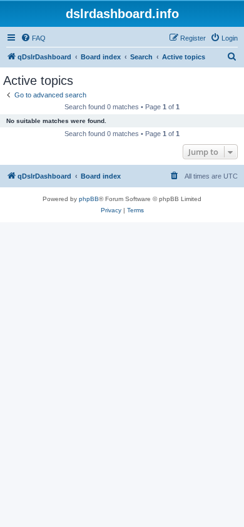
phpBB (89, 198)
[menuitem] (33, 38)
